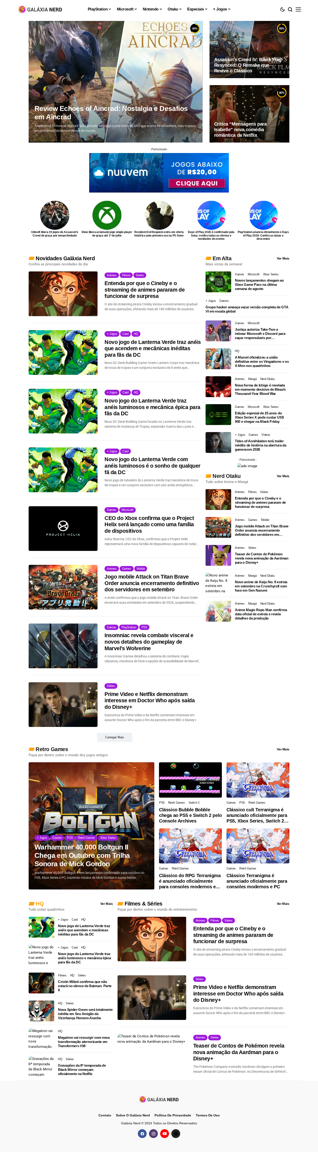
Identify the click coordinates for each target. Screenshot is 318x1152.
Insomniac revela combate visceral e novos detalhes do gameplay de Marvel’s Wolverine (149, 641)
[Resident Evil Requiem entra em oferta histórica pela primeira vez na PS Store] (159, 215)
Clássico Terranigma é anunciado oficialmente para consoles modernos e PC (257, 881)
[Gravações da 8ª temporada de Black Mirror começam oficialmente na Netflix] (41, 1066)
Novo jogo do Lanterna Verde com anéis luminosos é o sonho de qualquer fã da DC (152, 465)
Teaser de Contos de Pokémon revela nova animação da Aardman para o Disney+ (261, 558)
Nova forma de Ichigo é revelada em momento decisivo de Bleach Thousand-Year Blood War (260, 389)
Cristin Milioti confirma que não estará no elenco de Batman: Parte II (85, 986)
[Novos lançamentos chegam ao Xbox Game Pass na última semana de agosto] (218, 281)
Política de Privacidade (173, 1115)
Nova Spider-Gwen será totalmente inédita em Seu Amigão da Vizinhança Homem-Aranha (85, 1014)
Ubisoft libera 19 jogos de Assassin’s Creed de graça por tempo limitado (54, 233)
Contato (104, 1115)
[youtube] (164, 1133)
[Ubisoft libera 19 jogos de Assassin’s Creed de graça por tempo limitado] (54, 215)
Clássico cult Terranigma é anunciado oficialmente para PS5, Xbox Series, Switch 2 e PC (257, 815)
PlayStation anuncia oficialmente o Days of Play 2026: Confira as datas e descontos (263, 235)
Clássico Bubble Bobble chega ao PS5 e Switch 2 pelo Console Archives (190, 815)
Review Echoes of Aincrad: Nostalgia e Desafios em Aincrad (111, 113)
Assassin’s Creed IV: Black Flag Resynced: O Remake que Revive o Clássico (248, 65)
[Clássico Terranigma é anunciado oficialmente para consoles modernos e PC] (258, 846)
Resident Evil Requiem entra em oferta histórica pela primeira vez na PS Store (159, 233)
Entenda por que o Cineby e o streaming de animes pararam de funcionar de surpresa (145, 289)
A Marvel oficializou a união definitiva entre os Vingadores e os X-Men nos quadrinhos (262, 361)
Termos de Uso (208, 1115)
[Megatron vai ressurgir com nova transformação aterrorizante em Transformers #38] (41, 1038)
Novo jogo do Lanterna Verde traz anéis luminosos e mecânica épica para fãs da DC (152, 407)
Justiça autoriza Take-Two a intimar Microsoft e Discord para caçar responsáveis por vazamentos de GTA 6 (260, 333)
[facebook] (142, 1133)
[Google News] (175, 1133)
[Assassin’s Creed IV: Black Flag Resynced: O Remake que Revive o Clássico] (249, 49)
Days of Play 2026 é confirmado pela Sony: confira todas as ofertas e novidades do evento (211, 235)
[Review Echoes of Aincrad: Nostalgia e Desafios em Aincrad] (116, 82)
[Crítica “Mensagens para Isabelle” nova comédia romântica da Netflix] (249, 113)
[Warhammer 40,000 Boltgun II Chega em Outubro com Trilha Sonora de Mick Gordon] (91, 825)
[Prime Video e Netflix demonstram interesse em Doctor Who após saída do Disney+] (63, 704)
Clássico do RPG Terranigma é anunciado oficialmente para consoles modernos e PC (190, 881)
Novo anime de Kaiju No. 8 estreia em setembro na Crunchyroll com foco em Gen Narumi (261, 586)
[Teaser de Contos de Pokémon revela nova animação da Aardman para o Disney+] (218, 555)
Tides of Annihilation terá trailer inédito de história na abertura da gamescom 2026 (260, 445)
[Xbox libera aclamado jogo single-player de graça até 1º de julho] (107, 215)
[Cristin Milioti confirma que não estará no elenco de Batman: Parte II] (41, 982)
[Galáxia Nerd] (40, 9)
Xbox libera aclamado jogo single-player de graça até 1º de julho (106, 233)
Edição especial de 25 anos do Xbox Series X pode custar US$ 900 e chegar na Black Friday (259, 417)
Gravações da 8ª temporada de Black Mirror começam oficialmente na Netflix (82, 1069)
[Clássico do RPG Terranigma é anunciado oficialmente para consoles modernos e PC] (190, 846)
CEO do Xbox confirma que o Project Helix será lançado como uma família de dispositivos (149, 524)
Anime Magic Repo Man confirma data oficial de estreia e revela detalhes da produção (261, 614)
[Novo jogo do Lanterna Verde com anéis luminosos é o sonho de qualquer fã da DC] (63, 469)
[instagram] (153, 1133)
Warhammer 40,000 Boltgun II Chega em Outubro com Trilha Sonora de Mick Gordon (82, 855)
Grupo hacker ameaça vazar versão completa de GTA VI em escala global (247, 309)
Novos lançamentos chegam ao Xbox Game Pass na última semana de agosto (259, 284)
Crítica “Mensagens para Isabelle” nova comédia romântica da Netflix (240, 129)
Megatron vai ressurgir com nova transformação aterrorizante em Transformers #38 (84, 1041)
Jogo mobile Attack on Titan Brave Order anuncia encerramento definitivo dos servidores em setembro (152, 583)
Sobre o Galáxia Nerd (133, 1115)
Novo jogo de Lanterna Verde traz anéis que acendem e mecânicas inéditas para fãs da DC (153, 348)
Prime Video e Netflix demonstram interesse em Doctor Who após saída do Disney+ (150, 700)
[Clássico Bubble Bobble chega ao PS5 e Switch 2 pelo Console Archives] (190, 780)
